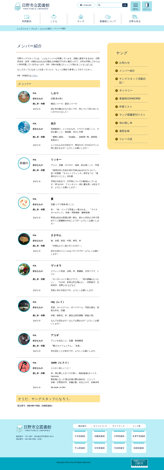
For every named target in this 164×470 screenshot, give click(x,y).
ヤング (34, 28)
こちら (34, 75)
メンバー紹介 (46, 28)
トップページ (22, 28)
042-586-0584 (30, 439)
